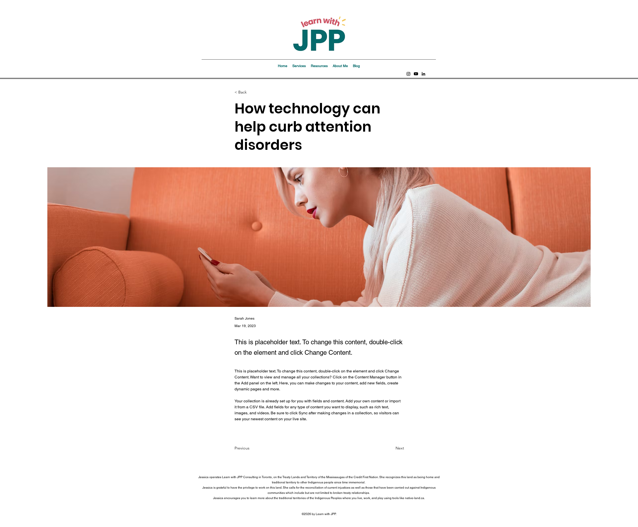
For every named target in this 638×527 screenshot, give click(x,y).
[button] (299, 66)
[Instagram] (408, 73)
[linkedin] (423, 73)
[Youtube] (415, 73)
